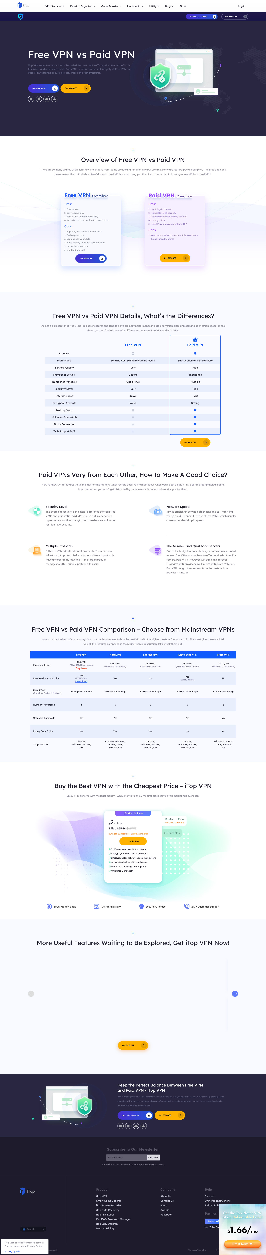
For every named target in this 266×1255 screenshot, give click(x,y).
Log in (241, 6)
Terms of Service (197, 1250)
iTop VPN (101, 1196)
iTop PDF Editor (105, 1214)
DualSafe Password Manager (113, 1219)
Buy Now (81, 668)
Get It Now (243, 1244)
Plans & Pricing (105, 1228)
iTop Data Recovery (107, 1209)
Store (182, 6)
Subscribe (153, 1157)
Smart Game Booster (108, 1200)
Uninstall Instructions (218, 1200)
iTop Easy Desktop (107, 1223)
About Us (165, 1196)
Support (209, 1196)
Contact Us (167, 1200)
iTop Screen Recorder (108, 1205)
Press (163, 1205)
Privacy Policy (34, 1246)
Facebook (166, 1214)
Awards (164, 1209)
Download (81, 681)
